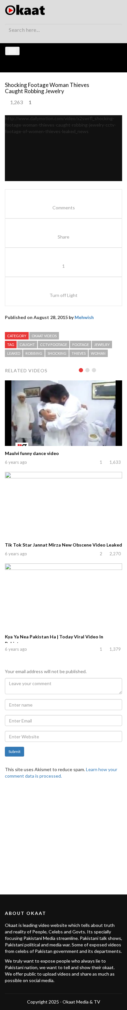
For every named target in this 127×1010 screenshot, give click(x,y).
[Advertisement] (63, 832)
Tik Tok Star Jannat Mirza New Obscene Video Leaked (63, 545)
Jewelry (102, 344)
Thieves (79, 353)
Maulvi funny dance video (32, 453)
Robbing (33, 353)
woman (98, 353)
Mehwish (84, 317)
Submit (14, 751)
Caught (27, 344)
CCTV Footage (53, 344)
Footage (80, 344)
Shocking (57, 353)
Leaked (13, 353)
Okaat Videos (44, 336)
